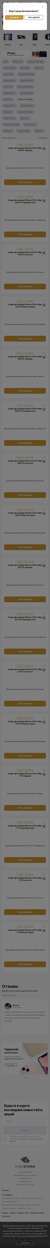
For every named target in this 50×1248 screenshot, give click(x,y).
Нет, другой (33, 17)
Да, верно (14, 17)
